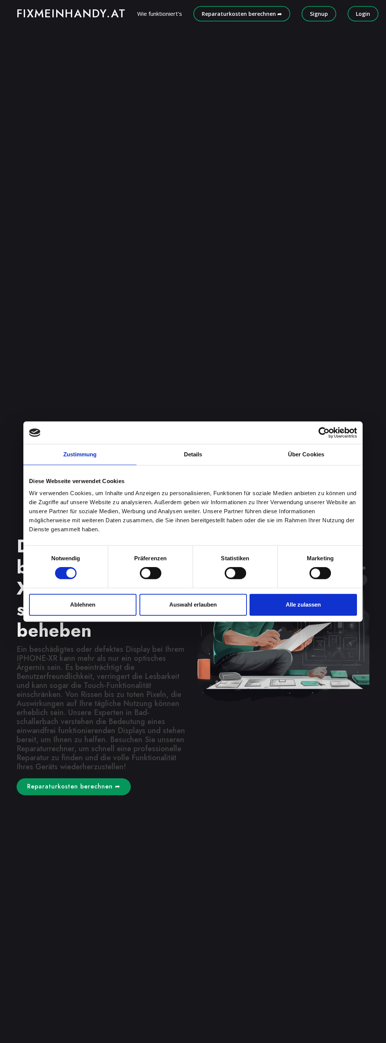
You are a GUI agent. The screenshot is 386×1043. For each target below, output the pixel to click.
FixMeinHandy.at (71, 13)
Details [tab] (193, 454)
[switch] (150, 573)
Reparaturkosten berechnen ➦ (242, 13)
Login (363, 13)
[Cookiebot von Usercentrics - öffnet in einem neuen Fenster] (324, 432)
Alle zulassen (303, 604)
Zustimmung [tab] (80, 454)
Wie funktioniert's (159, 13)
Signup (319, 13)
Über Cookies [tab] (306, 454)
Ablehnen (82, 604)
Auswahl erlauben (193, 604)
